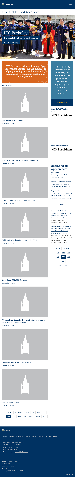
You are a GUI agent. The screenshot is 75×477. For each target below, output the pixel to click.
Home (5, 437)
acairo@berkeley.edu (22, 452)
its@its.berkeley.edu (10, 449)
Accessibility (6, 463)
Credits (40, 437)
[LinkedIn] (11, 433)
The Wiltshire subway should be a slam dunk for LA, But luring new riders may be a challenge (62, 195)
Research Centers (30, 437)
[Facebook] (4, 433)
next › (38, 417)
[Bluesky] (23, 433)
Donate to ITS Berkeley (16, 437)
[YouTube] (15, 433)
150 (39, 412)
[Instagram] (19, 433)
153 (15, 417)
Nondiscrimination (8, 466)
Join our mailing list (51, 437)
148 (28, 412)
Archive (61, 205)
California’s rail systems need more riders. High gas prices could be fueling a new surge (61, 184)
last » (45, 417)
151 (44, 412)
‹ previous (19, 412)
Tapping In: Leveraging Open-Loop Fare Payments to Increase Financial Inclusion (61, 215)
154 (20, 417)
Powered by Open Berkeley (10, 461)
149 (34, 412)
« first (11, 412)
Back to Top (69, 474)
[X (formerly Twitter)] (8, 433)
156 (31, 417)
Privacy (4, 468)
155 (25, 417)
